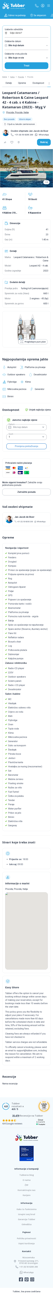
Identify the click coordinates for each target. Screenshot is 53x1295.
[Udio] (5, 142)
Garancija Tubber (26, 1219)
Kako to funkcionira (26, 1209)
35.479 (15, 1115)
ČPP (26, 1185)
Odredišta (27, 1224)
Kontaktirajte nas (26, 1190)
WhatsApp (44, 134)
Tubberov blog (26, 1175)
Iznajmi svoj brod (26, 1214)
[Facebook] (21, 1279)
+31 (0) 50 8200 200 (24, 134)
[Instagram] (32, 1279)
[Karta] (18, 142)
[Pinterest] (27, 1279)
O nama (27, 1180)
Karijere (26, 1195)
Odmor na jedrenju (17, 15)
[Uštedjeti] (12, 142)
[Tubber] (13, 5)
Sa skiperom (40, 15)
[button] (37, 6)
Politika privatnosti (26, 1238)
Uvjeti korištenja (26, 1243)
